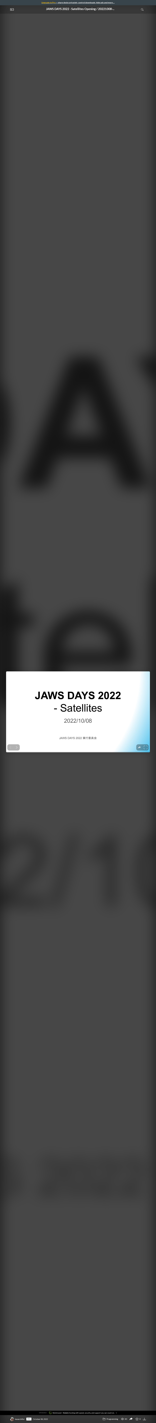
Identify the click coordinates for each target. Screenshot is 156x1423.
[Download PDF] (144, 1419)
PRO (28, 1419)
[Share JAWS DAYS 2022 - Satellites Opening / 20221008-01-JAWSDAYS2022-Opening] (131, 1419)
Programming (112, 1419)
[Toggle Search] (142, 9)
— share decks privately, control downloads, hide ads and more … (78, 2)
